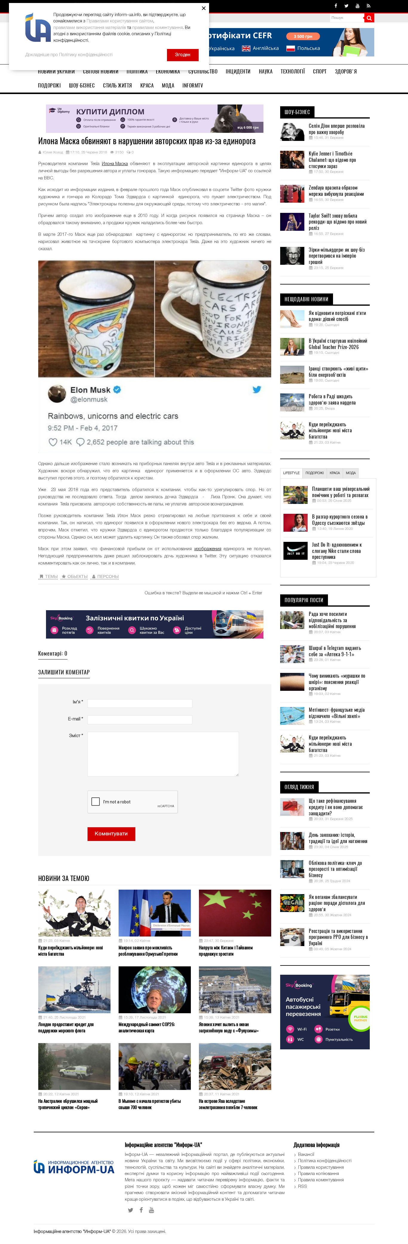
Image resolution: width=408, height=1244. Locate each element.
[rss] (368, 6)
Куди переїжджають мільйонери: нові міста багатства (70, 951)
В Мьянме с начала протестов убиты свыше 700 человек (150, 1104)
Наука (266, 71)
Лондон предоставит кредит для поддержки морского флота (66, 1027)
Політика (137, 71)
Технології (293, 71)
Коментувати (111, 834)
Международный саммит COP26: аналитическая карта (147, 1027)
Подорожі (49, 85)
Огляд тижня (299, 787)
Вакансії (306, 1155)
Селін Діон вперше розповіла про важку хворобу (337, 129)
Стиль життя (117, 85)
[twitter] (346, 6)
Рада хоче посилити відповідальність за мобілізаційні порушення (332, 620)
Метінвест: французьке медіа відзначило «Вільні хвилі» (337, 713)
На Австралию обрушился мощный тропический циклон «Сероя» (68, 1104)
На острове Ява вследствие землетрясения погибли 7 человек (228, 1104)
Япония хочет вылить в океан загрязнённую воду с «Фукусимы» (229, 1027)
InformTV (192, 85)
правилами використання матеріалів (89, 28)
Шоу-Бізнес (82, 85)
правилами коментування (157, 28)
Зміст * (76, 736)
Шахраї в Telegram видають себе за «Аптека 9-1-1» (335, 651)
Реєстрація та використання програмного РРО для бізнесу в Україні (338, 937)
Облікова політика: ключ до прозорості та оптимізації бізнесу (335, 869)
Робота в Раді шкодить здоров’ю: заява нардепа (332, 399)
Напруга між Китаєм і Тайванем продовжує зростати (226, 951)
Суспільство (203, 71)
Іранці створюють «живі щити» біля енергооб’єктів (338, 372)
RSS (302, 1187)
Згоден (183, 55)
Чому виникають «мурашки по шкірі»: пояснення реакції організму (337, 682)
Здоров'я (346, 71)
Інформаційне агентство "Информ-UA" (72, 1232)
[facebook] (335, 6)
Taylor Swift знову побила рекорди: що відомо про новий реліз (337, 222)
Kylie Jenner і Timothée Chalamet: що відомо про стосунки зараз (332, 160)
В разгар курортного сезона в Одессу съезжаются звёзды (339, 520)
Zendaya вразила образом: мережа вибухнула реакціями (336, 191)
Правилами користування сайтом (120, 21)
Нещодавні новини (307, 299)
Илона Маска (115, 164)
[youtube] (358, 6)
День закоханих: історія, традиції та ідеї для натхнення (338, 838)
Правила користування (321, 1167)
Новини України (56, 71)
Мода (168, 85)
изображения (207, 549)
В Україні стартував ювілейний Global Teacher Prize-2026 (338, 344)
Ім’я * (78, 702)
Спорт (320, 71)
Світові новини (100, 71)
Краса (147, 85)
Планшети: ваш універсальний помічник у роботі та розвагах (340, 492)
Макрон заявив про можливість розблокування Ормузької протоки (148, 951)
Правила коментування (321, 1180)
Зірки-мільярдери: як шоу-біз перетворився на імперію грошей (336, 256)
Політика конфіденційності (325, 1161)
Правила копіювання (318, 1174)
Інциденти (238, 71)
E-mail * (75, 719)
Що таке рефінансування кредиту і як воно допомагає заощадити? (336, 807)
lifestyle (291, 473)
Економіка (168, 71)
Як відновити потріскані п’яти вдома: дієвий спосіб (337, 316)
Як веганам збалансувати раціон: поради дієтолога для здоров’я (337, 903)
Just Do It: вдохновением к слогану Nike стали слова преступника (337, 551)
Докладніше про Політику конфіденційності (69, 55)
